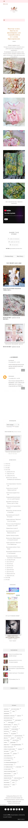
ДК (4, 722)
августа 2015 (9, 561)
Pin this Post (15, 244)
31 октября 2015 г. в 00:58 (14, 378)
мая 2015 (9, 567)
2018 (6, 463)
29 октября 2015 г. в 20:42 (14, 362)
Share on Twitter (14, 241)
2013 (6, 579)
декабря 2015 (10, 471)
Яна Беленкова (6, 782)
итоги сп (15, 724)
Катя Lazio (14, 726)
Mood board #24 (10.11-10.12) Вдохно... (11, 318)
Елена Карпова (11, 722)
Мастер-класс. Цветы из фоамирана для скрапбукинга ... (13, 479)
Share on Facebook (14, 238)
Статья (15, 773)
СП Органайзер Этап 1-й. (14, 679)
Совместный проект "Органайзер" (16, 673)
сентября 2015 (10, 559)
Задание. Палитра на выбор (12, 535)
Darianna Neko (7, 784)
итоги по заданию (7, 724)
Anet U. (13, 782)
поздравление (12, 742)
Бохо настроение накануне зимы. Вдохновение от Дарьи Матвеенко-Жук (17, 668)
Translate (17, 426)
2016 (6, 467)
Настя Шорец (13, 733)
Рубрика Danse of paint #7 (12, 528)
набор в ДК (6, 733)
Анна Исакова (6, 711)
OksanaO (11, 376)
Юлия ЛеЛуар (6, 780)
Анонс (13, 711)
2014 (6, 577)
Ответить (23, 370)
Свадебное (20, 749)
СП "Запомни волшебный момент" (10, 762)
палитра (5, 742)
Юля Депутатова (14, 780)
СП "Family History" (7, 769)
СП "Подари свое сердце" (8, 764)
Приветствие (6, 744)
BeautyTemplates (14, 814)
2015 (6, 469)
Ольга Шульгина (16, 740)
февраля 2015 (10, 573)
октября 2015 (10, 475)
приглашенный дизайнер (16, 744)
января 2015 (9, 575)
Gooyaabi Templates (7, 817)
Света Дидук (6, 751)
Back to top (21, 819)
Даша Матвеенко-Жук (8, 720)
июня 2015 (9, 565)
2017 (6, 465)
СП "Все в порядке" (7, 760)
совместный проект (8, 755)
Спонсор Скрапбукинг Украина (10, 771)
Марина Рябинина (14, 729)
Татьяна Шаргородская (8, 775)
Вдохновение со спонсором (9, 715)
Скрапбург (15, 753)
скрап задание (6, 753)
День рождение (18, 720)
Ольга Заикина (6, 740)
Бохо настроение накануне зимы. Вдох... (12, 289)
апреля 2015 (9, 569)
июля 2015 (9, 563)
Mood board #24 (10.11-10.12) (11, 346)
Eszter (13, 784)
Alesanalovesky (16, 803)
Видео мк (19, 715)
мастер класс (19, 248)
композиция (6, 729)
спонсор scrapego (7, 773)
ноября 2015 (9, 473)
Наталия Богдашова (7, 735)
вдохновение (13, 248)
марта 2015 (9, 571)
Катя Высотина (7, 726)
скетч (12, 751)
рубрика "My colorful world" (9, 749)
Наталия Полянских (18, 735)
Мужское (14, 731)
